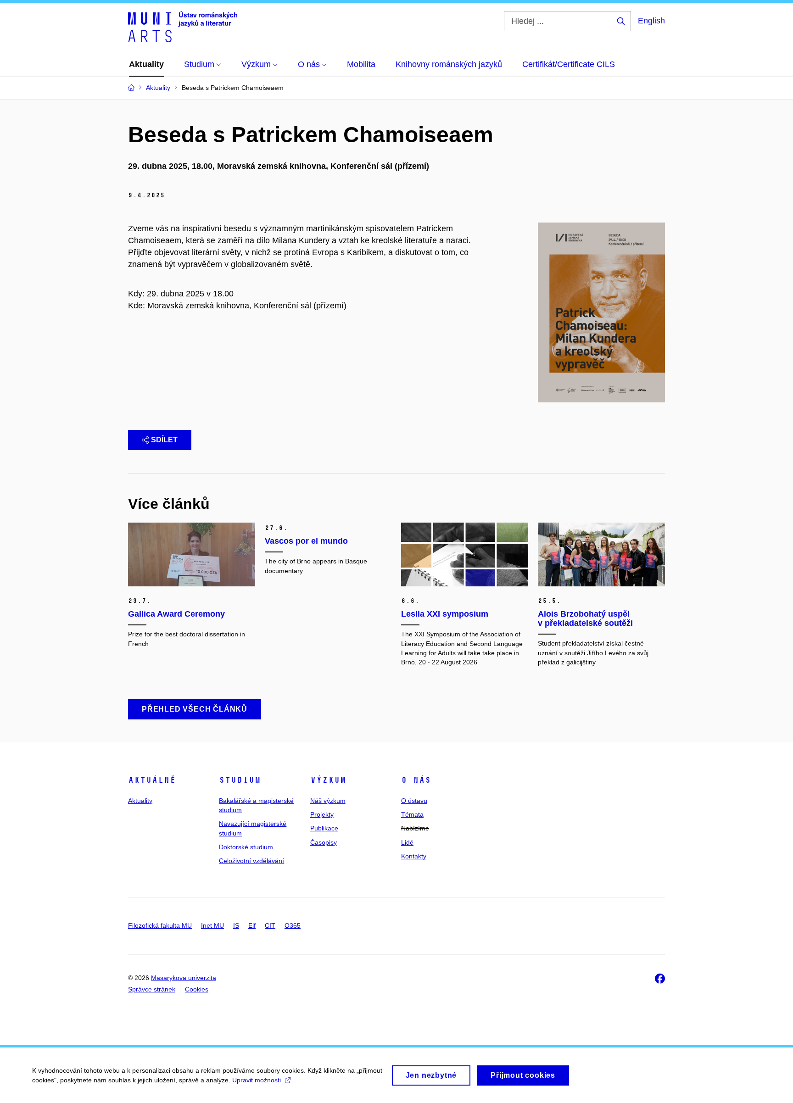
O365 (293, 925)
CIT (270, 925)
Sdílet (164, 440)
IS (236, 925)
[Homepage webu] (182, 26)
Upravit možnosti (256, 1080)
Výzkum (328, 780)
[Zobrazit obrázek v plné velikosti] (601, 312)
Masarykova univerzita (183, 977)
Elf (252, 925)
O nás (416, 780)
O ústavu (414, 800)
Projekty (322, 814)
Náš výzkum (328, 800)
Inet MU (212, 925)
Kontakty (413, 856)
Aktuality (140, 800)
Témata (412, 814)
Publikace (324, 828)
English (651, 20)
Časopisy (323, 842)
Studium (240, 780)
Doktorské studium (246, 847)
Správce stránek (151, 989)
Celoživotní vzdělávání (251, 860)
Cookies (196, 989)
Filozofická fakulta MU (160, 925)
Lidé (407, 842)
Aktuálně (152, 780)
